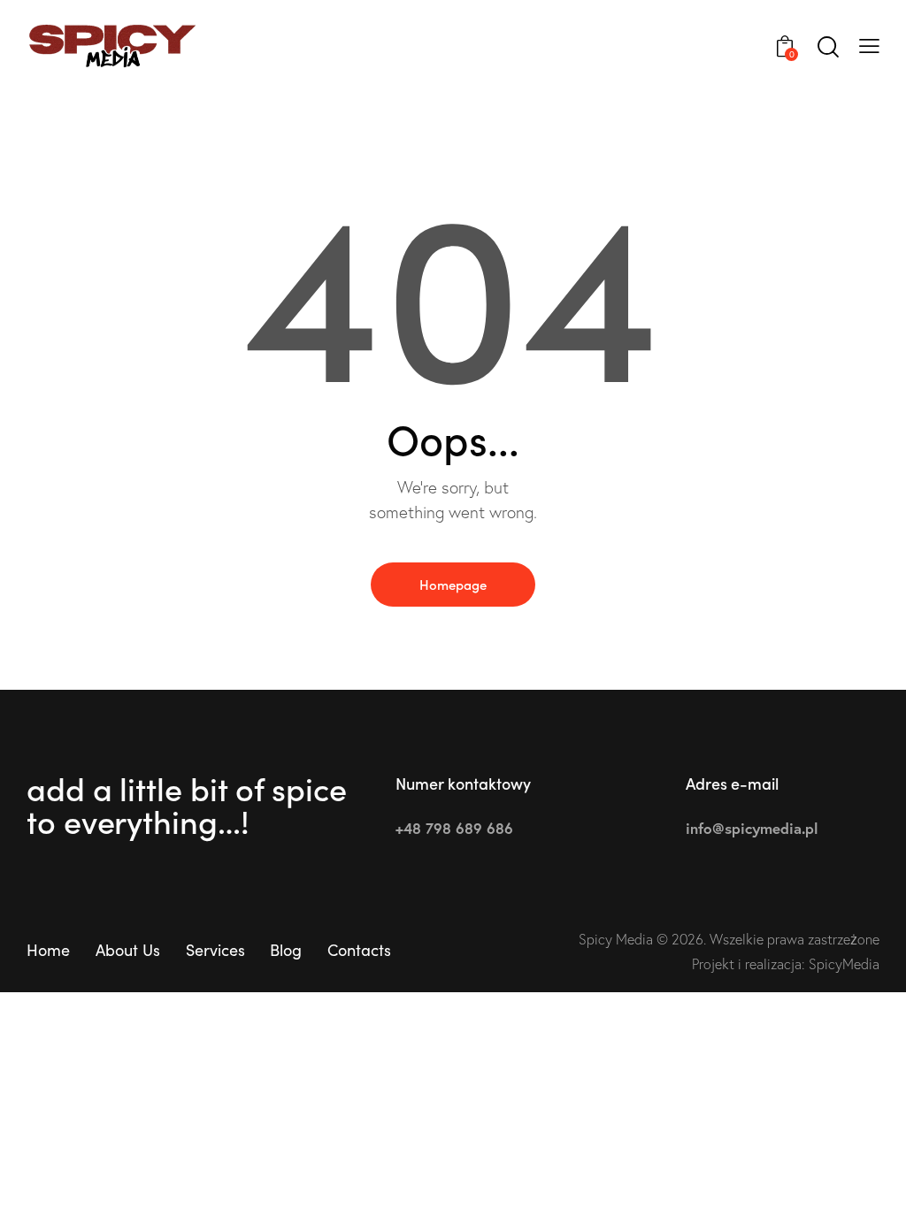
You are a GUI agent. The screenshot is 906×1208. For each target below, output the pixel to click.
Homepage (453, 584)
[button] (869, 44)
